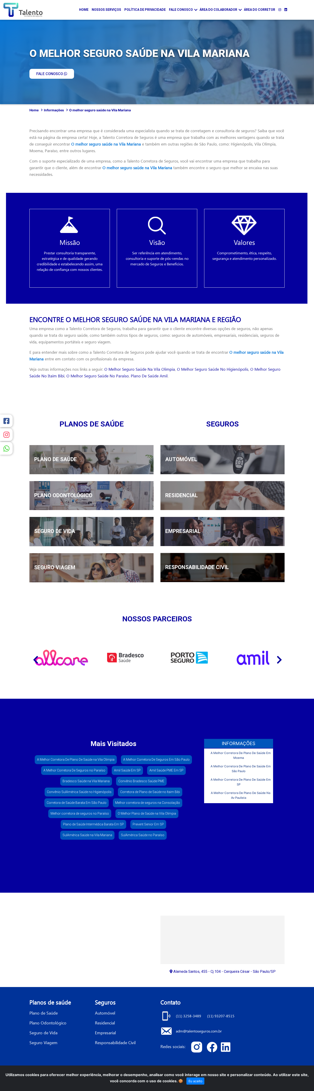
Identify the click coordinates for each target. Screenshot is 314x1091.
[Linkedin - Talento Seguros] (285, 9)
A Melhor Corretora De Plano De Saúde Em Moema (241, 755)
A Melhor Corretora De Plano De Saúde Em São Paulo (241, 768)
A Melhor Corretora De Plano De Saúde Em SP (241, 782)
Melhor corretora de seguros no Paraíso (80, 813)
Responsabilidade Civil (115, 1042)
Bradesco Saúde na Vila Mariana (86, 781)
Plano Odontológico (47, 1023)
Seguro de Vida (43, 1032)
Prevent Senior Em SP (148, 824)
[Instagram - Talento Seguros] (279, 9)
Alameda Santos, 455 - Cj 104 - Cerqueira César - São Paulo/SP (224, 971)
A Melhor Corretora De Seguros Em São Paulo (156, 759)
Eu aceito (195, 1081)
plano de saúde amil (149, 376)
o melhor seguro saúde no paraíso (97, 376)
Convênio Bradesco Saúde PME (141, 781)
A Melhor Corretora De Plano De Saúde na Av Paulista (240, 795)
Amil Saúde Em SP (127, 770)
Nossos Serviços (106, 9)
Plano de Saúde (43, 1013)
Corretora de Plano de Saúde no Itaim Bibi (150, 792)
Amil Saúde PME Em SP (166, 770)
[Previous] (35, 657)
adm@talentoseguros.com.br (199, 1031)
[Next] (279, 657)
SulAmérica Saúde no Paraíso (142, 835)
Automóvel (105, 1013)
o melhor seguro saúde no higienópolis (212, 369)
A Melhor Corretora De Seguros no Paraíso (74, 770)
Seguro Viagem (43, 1042)
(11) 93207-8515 (220, 1015)
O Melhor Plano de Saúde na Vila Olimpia (147, 813)
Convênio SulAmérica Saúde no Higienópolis (79, 792)
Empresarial (105, 1032)
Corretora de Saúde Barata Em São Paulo (76, 803)
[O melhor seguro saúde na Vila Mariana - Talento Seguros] (198, 1046)
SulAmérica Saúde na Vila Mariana (87, 835)
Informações (54, 110)
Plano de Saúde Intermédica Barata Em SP (93, 824)
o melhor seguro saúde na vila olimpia (139, 369)
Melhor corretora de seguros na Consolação (147, 803)
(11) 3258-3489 (189, 1015)
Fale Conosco (181, 9)
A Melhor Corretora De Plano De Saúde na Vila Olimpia (75, 759)
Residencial (105, 1023)
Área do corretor (259, 9)
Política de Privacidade (145, 9)
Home (83, 9)
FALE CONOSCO (50, 74)
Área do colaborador (218, 9)
